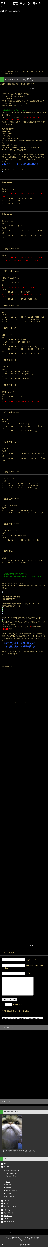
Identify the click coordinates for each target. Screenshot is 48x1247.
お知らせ (6, 1200)
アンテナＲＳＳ (8, 1213)
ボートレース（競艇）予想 (12, 1206)
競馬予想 (15, 84)
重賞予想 (8, 1187)
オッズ (8, 1182)
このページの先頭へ (26, 1245)
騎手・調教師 (10, 1196)
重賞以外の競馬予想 (26, 84)
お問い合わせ (8, 1210)
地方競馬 (8, 1193)
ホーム (6, 1163)
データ (8, 1179)
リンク (6, 1219)
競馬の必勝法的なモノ (12, 1170)
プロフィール (8, 1216)
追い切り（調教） (11, 1176)
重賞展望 (8, 1185)
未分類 (6, 1203)
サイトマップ (7, 1232)
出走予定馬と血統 (11, 1173)
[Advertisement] (24, 40)
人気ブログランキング (10, 1221)
